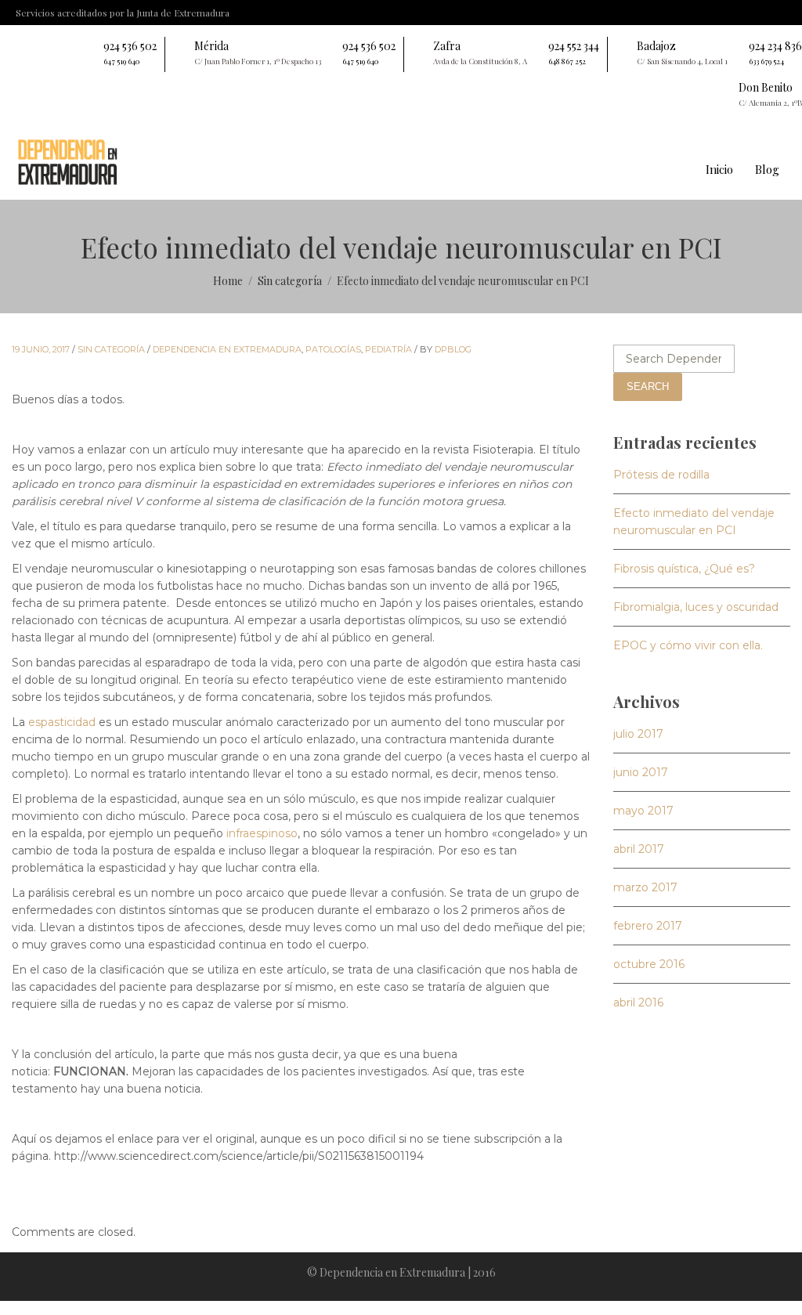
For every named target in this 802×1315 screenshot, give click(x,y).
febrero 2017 (647, 926)
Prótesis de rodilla (661, 475)
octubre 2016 (649, 964)
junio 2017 (640, 772)
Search (648, 386)
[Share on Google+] (61, 1202)
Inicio (719, 169)
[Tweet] (40, 1202)
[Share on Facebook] (20, 1202)
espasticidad (62, 722)
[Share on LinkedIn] (101, 1202)
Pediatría (388, 349)
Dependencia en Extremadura (227, 349)
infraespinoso (262, 833)
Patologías (333, 349)
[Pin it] (81, 1202)
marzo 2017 (645, 887)
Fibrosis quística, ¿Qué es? (684, 569)
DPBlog (453, 349)
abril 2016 (638, 1002)
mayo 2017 (643, 811)
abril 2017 (638, 849)
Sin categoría (111, 349)
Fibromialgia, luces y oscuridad (696, 607)
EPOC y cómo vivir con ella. (688, 645)
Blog (767, 169)
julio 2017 (638, 734)
